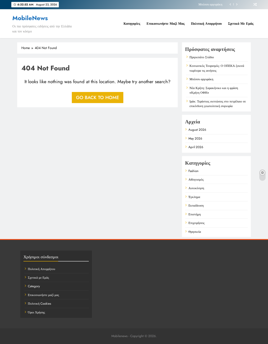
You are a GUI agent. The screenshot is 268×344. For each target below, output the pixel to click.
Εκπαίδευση (196, 205)
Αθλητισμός (196, 179)
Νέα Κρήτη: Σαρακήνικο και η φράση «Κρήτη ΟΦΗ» (213, 90)
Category (34, 286)
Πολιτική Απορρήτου (206, 23)
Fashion (193, 171)
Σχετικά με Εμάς (241, 23)
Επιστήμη (194, 214)
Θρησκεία (194, 231)
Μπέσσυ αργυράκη (210, 4)
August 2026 (197, 129)
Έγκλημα (194, 197)
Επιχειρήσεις (196, 223)
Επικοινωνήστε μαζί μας (166, 23)
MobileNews (30, 18)
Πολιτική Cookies (39, 303)
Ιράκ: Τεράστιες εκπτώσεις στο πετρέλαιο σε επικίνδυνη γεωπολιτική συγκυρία (217, 103)
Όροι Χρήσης (36, 312)
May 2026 (195, 138)
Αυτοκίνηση (196, 188)
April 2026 (195, 147)
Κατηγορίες (132, 23)
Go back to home (97, 97)
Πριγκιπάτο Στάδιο (201, 57)
